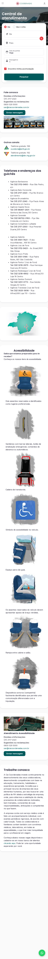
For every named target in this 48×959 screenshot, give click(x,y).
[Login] (44, 3)
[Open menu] (2, 3)
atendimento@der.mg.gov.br (23, 155)
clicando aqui (9, 843)
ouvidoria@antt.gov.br (20, 149)
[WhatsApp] (42, 953)
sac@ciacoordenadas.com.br (16, 107)
